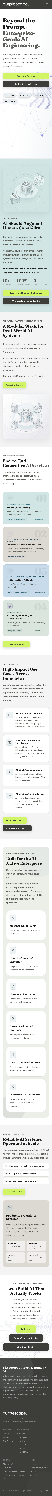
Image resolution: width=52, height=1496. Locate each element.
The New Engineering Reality (26, 301)
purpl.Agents (22, 1437)
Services (6, 1434)
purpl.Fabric (21, 1448)
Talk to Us (26, 1329)
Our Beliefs (7, 1468)
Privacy (39, 1491)
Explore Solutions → (15, 820)
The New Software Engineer (14, 1475)
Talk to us (33, 1464)
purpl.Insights (22, 1445)
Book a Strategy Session (26, 84)
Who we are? (8, 1464)
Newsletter (34, 1475)
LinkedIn (33, 1471)
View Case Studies (14, 1192)
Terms (47, 1491)
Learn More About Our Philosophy (26, 293)
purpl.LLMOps (22, 1452)
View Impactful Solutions (17, 828)
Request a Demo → (26, 76)
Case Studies (8, 1441)
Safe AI (5, 1479)
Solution (6, 1437)
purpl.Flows (21, 1441)
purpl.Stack (21, 1434)
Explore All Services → (16, 644)
